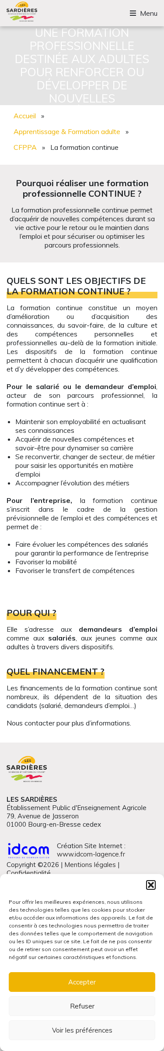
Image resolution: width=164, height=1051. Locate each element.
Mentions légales (90, 864)
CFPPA (25, 147)
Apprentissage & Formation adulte (67, 131)
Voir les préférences (82, 1030)
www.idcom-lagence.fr (91, 854)
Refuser (82, 1006)
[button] (151, 885)
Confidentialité (29, 873)
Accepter (82, 982)
